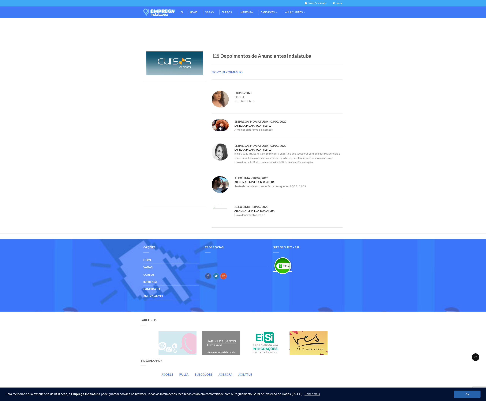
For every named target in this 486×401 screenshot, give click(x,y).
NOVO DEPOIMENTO (227, 72)
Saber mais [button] (312, 394)
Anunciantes (294, 12)
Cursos (227, 12)
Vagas (209, 12)
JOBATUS (245, 374)
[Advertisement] (243, 23)
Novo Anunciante (317, 3)
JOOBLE (167, 374)
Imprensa (246, 12)
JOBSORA (225, 374)
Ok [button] (467, 394)
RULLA (184, 374)
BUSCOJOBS (203, 374)
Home (193, 12)
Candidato (268, 12)
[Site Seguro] (282, 265)
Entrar (339, 3)
